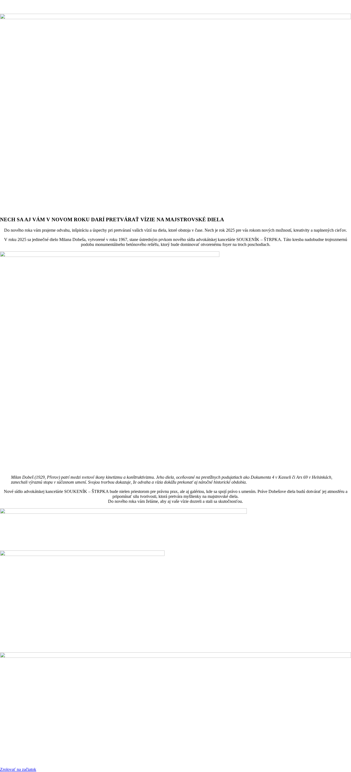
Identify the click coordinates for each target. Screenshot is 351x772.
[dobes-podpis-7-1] (175, 656)
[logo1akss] (123, 512)
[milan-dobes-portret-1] (109, 255)
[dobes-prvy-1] (175, 17)
